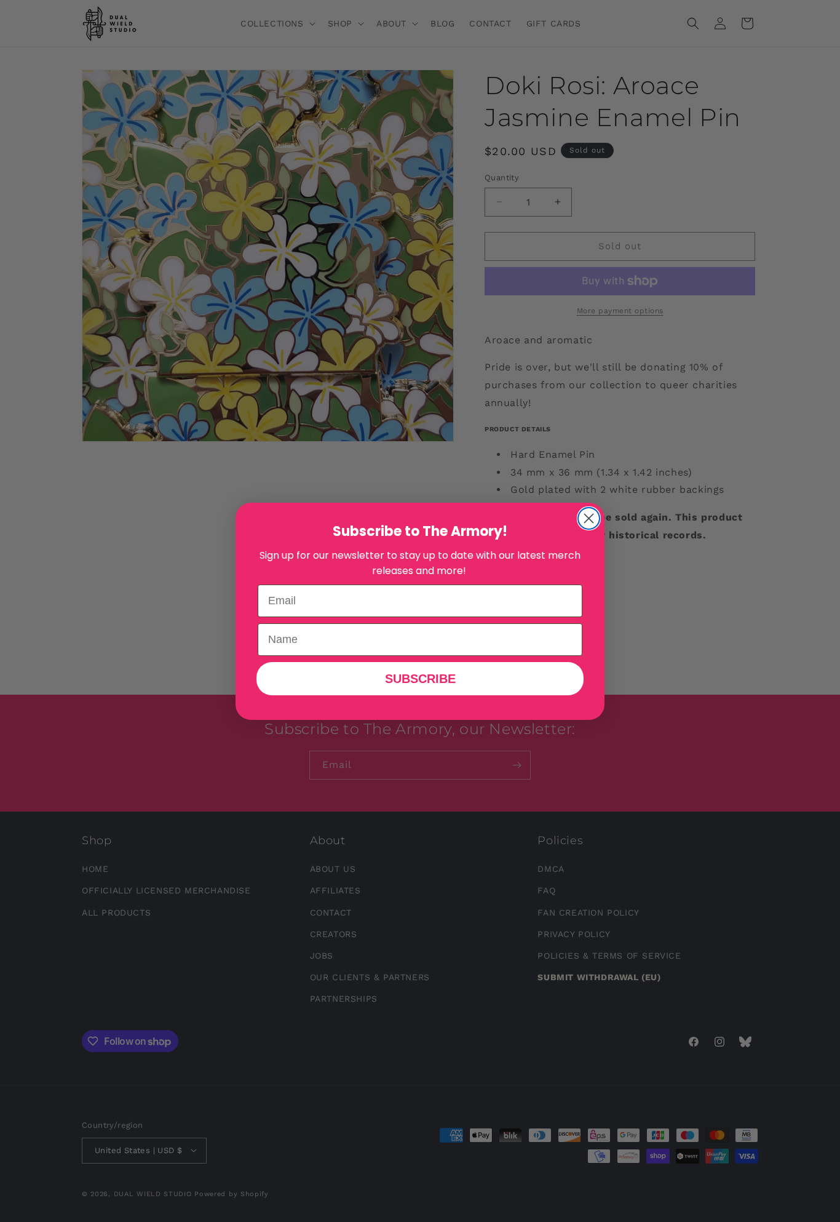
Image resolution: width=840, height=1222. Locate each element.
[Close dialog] (589, 518)
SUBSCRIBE (420, 678)
